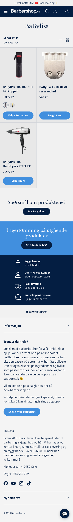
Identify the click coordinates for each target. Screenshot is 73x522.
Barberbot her (28, 349)
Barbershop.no (18, 513)
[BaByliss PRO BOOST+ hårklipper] (18, 65)
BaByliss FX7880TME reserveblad (53, 89)
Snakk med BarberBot (22, 411)
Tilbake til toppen (36, 311)
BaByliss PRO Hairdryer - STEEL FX (17, 164)
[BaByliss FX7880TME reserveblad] (54, 65)
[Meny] (6, 11)
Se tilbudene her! (36, 245)
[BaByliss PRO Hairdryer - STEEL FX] (18, 140)
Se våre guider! (36, 211)
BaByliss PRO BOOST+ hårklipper (18, 89)
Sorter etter (11, 37)
